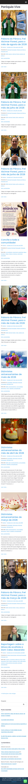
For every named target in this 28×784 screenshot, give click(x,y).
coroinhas (12, 659)
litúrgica (3, 254)
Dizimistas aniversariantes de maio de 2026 (11, 374)
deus (25, 252)
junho (17, 184)
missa (7, 254)
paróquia (20, 663)
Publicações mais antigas (9, 693)
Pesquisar (3, 701)
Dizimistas (15, 382)
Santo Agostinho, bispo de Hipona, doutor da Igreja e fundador (13, 714)
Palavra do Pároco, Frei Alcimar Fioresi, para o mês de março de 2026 (13, 595)
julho (17, 117)
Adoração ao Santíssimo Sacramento (11, 759)
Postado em (15, 47)
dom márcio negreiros (11, 661)
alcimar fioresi (15, 54)
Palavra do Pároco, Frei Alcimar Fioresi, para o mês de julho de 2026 (13, 104)
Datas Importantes (11, 655)
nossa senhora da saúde (11, 663)
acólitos (7, 659)
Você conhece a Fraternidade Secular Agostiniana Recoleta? (11, 731)
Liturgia (9, 248)
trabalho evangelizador (15, 388)
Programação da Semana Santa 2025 (11, 754)
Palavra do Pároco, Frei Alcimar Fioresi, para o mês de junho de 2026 (13, 171)
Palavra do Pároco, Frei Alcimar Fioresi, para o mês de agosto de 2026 (14, 41)
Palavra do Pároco (21, 50)
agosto (10, 54)
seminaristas (4, 664)
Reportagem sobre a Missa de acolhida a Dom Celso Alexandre (13, 647)
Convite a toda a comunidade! (10, 241)
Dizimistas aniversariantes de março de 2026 (11, 517)
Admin (4, 47)
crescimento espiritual (17, 252)
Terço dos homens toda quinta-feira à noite (13, 749)
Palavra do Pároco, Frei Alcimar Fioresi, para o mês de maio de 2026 (13, 320)
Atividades (9, 382)
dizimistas (3, 388)
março (8, 531)
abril (9, 462)
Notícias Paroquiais (11, 50)
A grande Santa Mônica (7, 720)
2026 (7, 54)
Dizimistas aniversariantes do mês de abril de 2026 (12, 450)
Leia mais (3, 67)
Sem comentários (5, 58)
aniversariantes (12, 386)
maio (17, 332)
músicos (15, 254)
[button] (25, 2)
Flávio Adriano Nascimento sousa (10, 752)
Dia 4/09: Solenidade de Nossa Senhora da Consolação (12, 770)
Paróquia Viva (4, 51)
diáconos (17, 659)
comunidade (9, 252)
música (10, 254)
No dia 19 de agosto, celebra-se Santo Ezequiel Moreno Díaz (13, 737)
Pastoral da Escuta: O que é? (9, 764)
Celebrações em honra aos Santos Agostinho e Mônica (14, 725)
